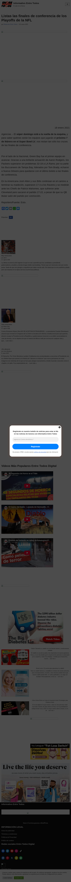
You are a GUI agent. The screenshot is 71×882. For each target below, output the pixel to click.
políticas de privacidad (40, 452)
